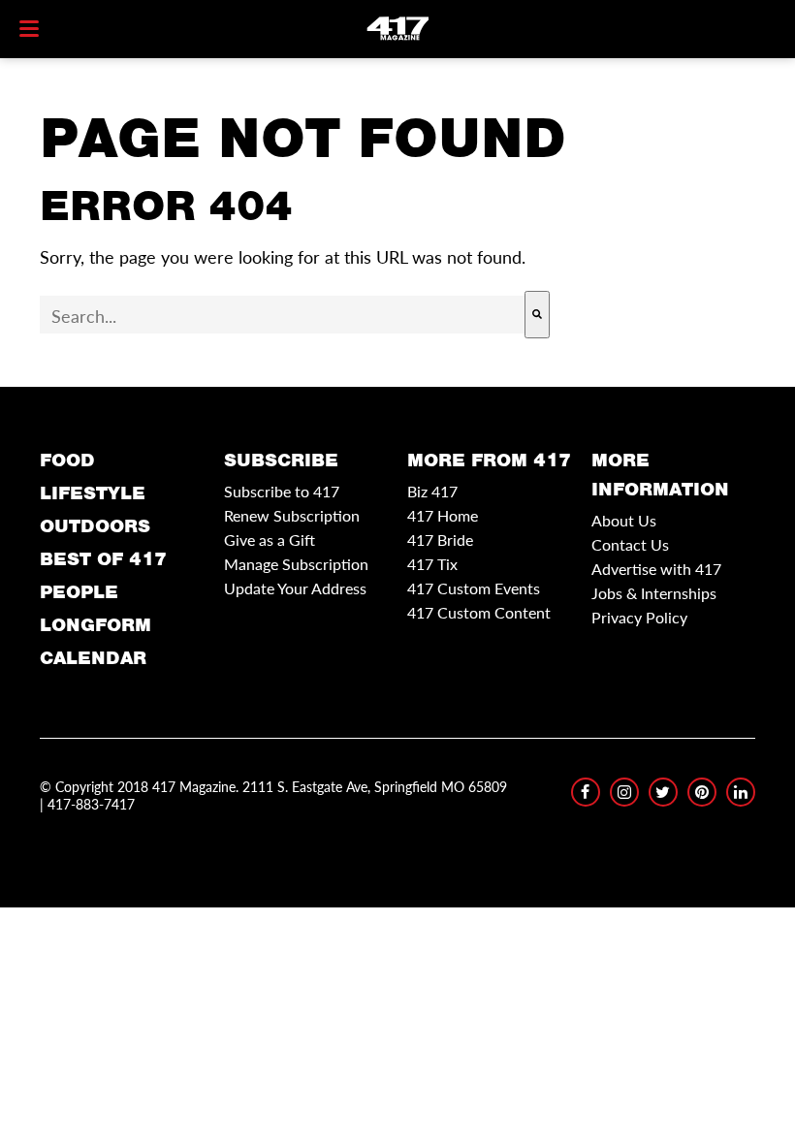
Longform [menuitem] (95, 625)
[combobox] (282, 315)
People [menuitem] (79, 592)
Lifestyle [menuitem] (92, 493)
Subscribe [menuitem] (281, 460)
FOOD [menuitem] (67, 460)
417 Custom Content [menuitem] (479, 612)
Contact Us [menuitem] (630, 544)
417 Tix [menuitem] (432, 564)
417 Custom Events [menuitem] (473, 588)
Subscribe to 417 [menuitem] (281, 491)
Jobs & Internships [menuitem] (653, 593)
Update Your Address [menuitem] (295, 588)
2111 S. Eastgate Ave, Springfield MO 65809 (374, 786)
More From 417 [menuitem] (489, 460)
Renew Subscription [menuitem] (292, 515)
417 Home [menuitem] (442, 515)
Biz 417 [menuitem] (432, 491)
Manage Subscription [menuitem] (296, 564)
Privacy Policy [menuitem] (639, 617)
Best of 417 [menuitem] (103, 559)
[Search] (537, 314)
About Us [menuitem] (623, 520)
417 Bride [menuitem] (440, 539)
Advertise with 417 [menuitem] (656, 568)
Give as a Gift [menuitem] (269, 539)
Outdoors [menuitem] (95, 526)
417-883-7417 (91, 803)
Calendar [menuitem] (93, 658)
